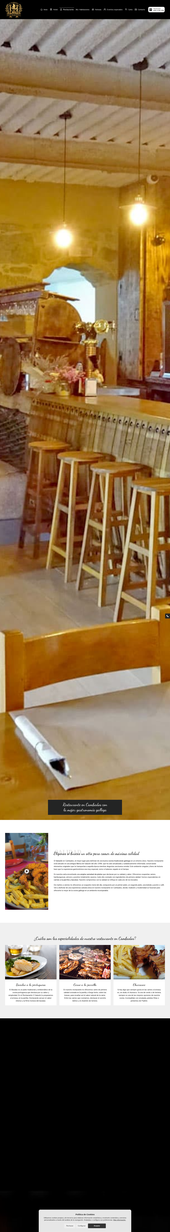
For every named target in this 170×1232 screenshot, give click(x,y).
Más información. (119, 1220)
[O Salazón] (13, 9)
